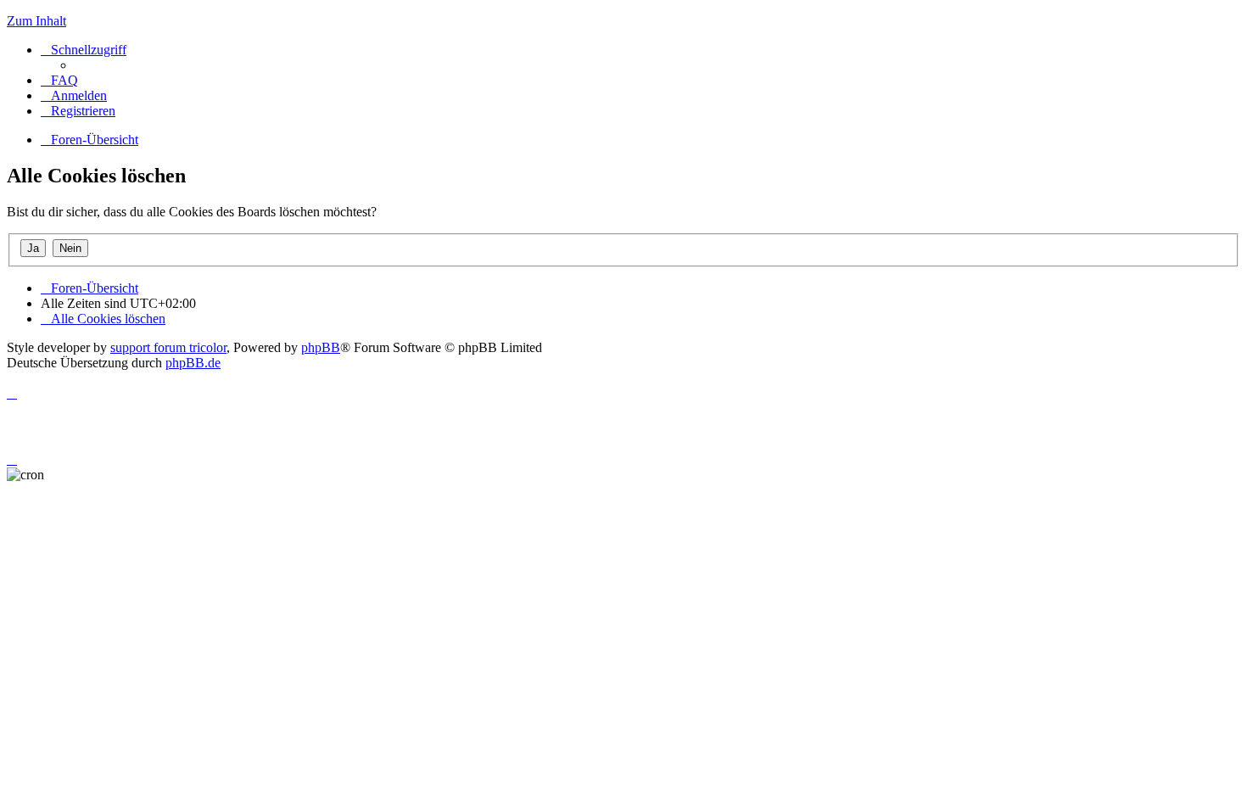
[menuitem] (59, 80)
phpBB (320, 347)
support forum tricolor (168, 347)
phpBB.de (193, 362)
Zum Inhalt (36, 21)
